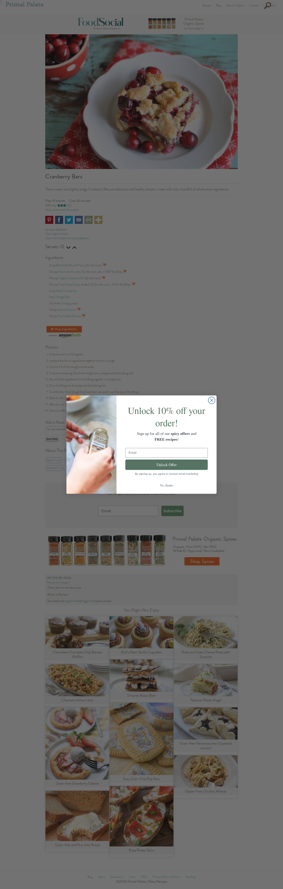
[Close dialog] (211, 400)
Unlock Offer (167, 464)
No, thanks (166, 485)
